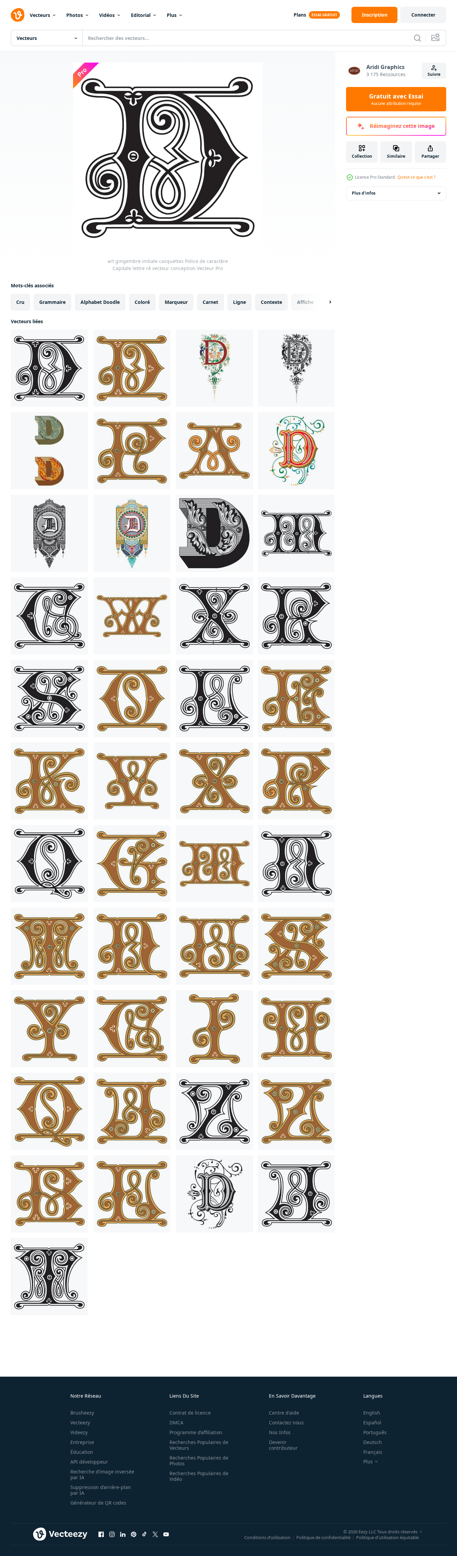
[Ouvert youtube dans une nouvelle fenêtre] (166, 1534)
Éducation (81, 1452)
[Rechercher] (417, 38)
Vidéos (107, 15)
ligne (239, 302)
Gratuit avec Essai (396, 99)
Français (372, 1452)
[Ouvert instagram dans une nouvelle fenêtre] (112, 1534)
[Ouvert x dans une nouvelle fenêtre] (155, 1534)
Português (375, 1432)
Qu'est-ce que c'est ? (416, 177)
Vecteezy (80, 1422)
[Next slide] (324, 302)
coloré (142, 302)
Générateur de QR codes (98, 1502)
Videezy (79, 1432)
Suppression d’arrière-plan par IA (100, 1490)
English (371, 1412)
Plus (172, 15)
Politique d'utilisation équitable (387, 1537)
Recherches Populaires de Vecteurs (198, 1445)
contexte (271, 302)
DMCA (176, 1422)
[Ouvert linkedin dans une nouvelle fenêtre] (122, 1534)
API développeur (89, 1462)
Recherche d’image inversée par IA (102, 1474)
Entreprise (82, 1442)
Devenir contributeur (283, 1445)
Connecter (423, 15)
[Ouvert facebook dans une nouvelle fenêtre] (101, 1534)
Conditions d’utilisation (267, 1537)
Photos (74, 15)
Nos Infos (280, 1432)
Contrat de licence (190, 1412)
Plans (300, 15)
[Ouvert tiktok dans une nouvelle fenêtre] (144, 1534)
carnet (210, 302)
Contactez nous (286, 1422)
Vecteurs (40, 15)
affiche (305, 302)
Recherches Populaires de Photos (198, 1460)
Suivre (434, 74)
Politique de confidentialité (323, 1537)
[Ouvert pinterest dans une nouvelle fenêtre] (133, 1534)
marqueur (176, 302)
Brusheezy (82, 1412)
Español (372, 1422)
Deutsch (372, 1442)
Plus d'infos (363, 193)
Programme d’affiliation (195, 1432)
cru (20, 302)
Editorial (141, 15)
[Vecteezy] (17, 15)
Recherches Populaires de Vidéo (198, 1476)
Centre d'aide (284, 1412)
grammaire (52, 302)
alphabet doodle (100, 302)
